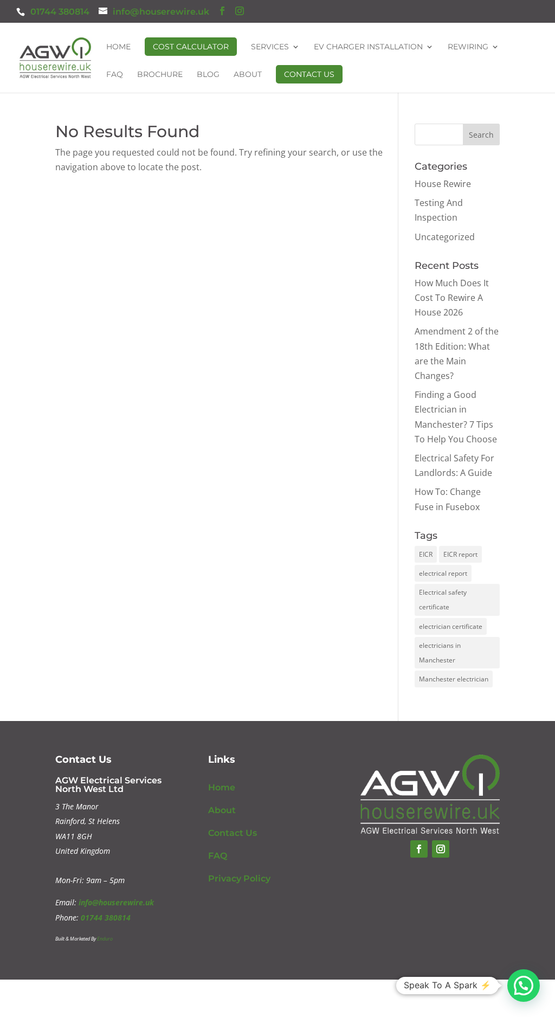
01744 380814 (59, 12)
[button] (523, 985)
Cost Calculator (191, 47)
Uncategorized (445, 237)
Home (118, 47)
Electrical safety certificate (443, 600)
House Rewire (443, 184)
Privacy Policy (239, 878)
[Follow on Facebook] (419, 849)
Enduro (105, 938)
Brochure (160, 74)
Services (270, 47)
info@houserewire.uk (116, 902)
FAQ (114, 74)
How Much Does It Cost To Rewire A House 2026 (452, 297)
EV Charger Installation (368, 47)
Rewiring (468, 47)
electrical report (443, 573)
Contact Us (309, 74)
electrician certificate (450, 626)
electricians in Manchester (440, 653)
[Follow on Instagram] (440, 849)
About (248, 74)
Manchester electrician (453, 679)
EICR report (460, 554)
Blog (208, 74)
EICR (426, 554)
